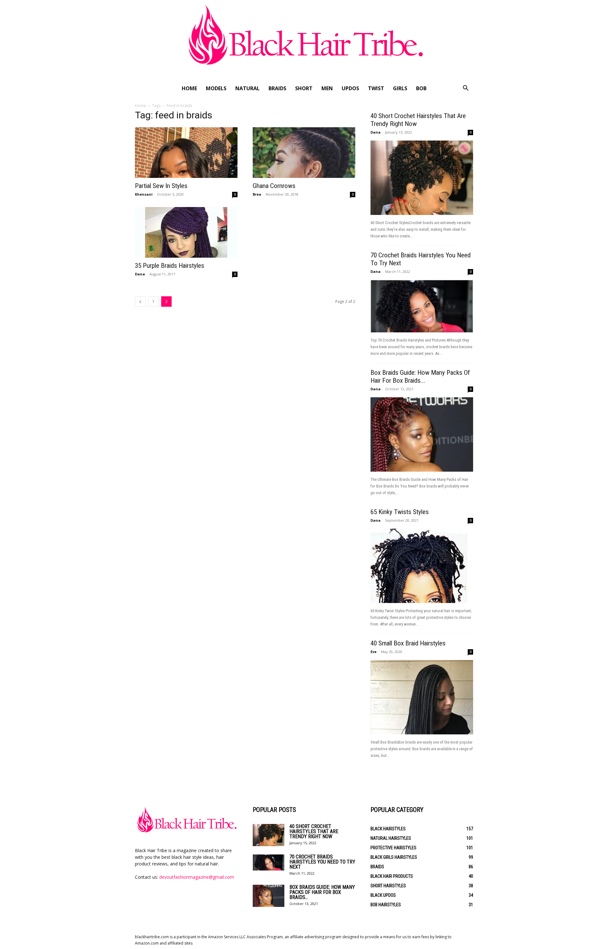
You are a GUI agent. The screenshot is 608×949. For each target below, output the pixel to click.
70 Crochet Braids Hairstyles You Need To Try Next (322, 862)
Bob (421, 88)
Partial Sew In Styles (161, 186)
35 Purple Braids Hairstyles (169, 265)
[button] (465, 89)
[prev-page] (140, 301)
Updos (350, 88)
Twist (376, 88)
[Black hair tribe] (304, 40)
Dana (140, 274)
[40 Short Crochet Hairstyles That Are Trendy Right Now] (421, 178)
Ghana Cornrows (274, 186)
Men (327, 88)
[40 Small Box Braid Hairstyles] (421, 697)
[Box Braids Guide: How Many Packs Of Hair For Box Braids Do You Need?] (421, 434)
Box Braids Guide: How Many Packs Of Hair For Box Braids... (420, 376)
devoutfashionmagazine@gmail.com (196, 877)
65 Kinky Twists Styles (399, 512)
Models (216, 88)
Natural (247, 88)
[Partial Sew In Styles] (186, 152)
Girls (400, 88)
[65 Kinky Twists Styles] (421, 566)
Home (189, 88)
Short (304, 88)
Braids (277, 88)
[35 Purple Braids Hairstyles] (186, 232)
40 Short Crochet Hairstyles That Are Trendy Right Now (313, 831)
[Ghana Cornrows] (304, 152)
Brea (257, 194)
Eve (373, 651)
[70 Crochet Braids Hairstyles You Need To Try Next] (421, 306)
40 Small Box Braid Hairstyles (408, 643)
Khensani (144, 194)
